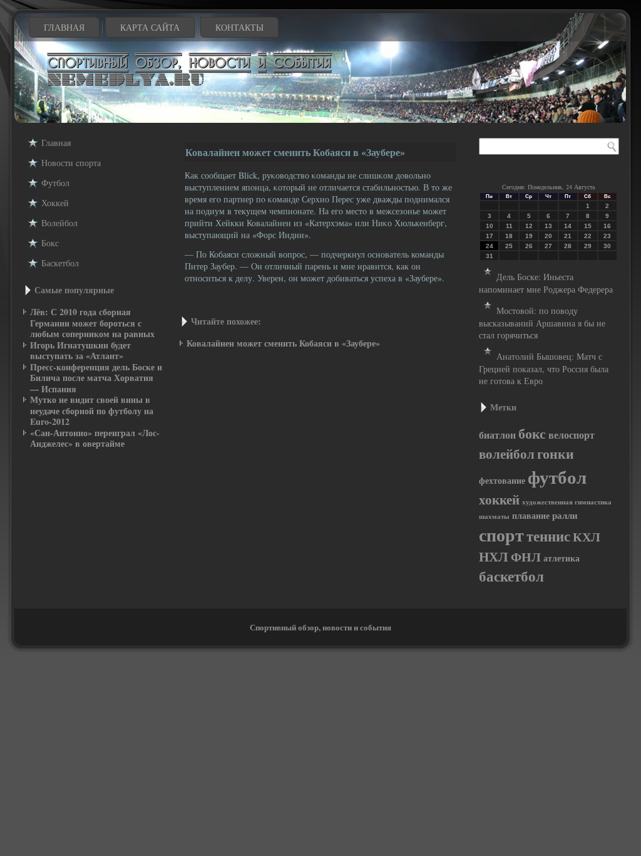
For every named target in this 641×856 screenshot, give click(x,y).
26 (529, 246)
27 (548, 246)
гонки (555, 453)
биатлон (497, 434)
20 (548, 235)
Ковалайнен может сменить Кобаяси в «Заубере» (283, 343)
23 (607, 235)
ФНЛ (526, 557)
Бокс (50, 243)
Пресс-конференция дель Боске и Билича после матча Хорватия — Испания (96, 377)
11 (509, 225)
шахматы (494, 516)
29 (588, 246)
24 (489, 246)
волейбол (507, 453)
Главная (64, 27)
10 (489, 225)
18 (509, 235)
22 (588, 235)
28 (568, 246)
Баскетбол (60, 263)
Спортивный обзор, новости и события (320, 627)
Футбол (55, 183)
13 (548, 225)
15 (588, 225)
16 (607, 225)
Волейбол (59, 223)
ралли (565, 515)
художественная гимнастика (567, 502)
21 (568, 235)
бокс (532, 433)
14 (568, 225)
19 (529, 235)
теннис (548, 535)
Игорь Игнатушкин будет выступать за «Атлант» (80, 350)
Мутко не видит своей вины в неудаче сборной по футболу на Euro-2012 (91, 410)
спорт (501, 534)
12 (529, 225)
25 (509, 246)
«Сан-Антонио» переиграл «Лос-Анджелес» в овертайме (95, 438)
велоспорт (571, 435)
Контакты (239, 27)
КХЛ (586, 536)
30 (607, 246)
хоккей (499, 499)
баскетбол (511, 576)
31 (489, 256)
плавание (531, 515)
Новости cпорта (71, 163)
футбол (557, 476)
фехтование (502, 480)
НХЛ (493, 556)
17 (489, 235)
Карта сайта (150, 27)
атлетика (561, 558)
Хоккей (55, 203)
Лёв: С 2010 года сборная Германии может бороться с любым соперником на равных (92, 322)
